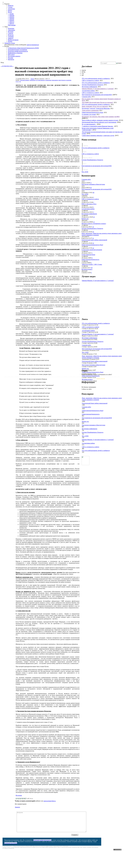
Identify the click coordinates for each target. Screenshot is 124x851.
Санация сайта (86, 96)
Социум (10, 33)
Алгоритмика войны (88, 90)
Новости (10, 5)
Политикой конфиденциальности (42, 840)
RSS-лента (11, 54)
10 (94, 217)
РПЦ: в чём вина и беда (89, 204)
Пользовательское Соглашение (17, 49)
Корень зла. (85, 218)
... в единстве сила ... (7, 66)
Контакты (11, 59)
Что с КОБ (85, 172)
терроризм (32, 80)
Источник (19, 795)
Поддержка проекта (14, 56)
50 (91, 267)
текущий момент (24, 80)
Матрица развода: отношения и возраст (94, 223)
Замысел (10, 38)
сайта (47, 846)
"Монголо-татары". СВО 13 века (92, 264)
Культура (11, 35)
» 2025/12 (11, 22)
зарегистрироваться (33, 44)
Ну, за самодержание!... (89, 124)
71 (91, 182)
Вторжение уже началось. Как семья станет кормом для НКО (101, 116)
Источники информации (89, 86)
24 (93, 231)
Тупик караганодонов (88, 254)
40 (93, 192)
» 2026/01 (11, 20)
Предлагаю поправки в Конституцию (93, 184)
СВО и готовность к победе (90, 80)
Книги (10, 10)
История (10, 31)
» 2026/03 (11, 17)
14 (93, 227)
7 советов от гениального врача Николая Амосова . (98, 126)
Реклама (10, 58)
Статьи (10, 7)
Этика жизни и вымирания (90, 110)
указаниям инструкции (10, 843)
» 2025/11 (11, 23)
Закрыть (17, 807)
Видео (10, 12)
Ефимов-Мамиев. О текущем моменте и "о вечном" (98, 88)
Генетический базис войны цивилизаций (94, 240)
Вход (2, 62)
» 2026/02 (11, 18)
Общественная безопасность (90, 259)
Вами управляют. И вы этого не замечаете (95, 106)
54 (91, 187)
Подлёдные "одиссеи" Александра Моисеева (96, 108)
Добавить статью (9, 43)
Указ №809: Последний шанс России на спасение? (97, 102)
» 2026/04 (11, 15)
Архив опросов (100, 378)
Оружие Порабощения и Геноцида (92, 84)
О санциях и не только (89, 114)
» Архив (11, 13)
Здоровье (11, 36)
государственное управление (43, 80)
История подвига (87, 269)
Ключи (10, 41)
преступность (62, 80)
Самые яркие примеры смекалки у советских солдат (98, 135)
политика (68, 80)
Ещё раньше (12, 25)
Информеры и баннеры (15, 53)
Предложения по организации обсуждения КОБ (97, 94)
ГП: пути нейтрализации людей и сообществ (96, 78)
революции (55, 80)
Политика (11, 28)
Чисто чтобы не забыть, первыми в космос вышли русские (100, 120)
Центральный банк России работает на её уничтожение (99, 122)
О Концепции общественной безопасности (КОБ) (23, 48)
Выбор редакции (13, 40)
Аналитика (11, 9)
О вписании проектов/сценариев (92, 249)
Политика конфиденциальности (18, 51)
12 (94, 222)
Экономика (11, 30)
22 (93, 238)
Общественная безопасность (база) (92, 112)
